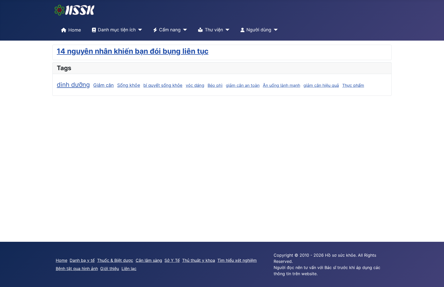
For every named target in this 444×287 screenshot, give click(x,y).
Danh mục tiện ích (117, 29)
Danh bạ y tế (82, 260)
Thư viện (214, 29)
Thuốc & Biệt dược (115, 260)
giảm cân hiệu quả (321, 85)
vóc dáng (195, 85)
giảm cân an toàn (243, 85)
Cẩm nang (170, 29)
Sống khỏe (128, 85)
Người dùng (258, 29)
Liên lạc (129, 268)
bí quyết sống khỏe (162, 85)
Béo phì (215, 85)
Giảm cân (103, 85)
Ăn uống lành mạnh (281, 85)
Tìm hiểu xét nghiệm (237, 260)
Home (74, 30)
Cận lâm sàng (149, 260)
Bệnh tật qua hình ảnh (77, 268)
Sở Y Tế (172, 260)
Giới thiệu (109, 268)
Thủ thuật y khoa (198, 260)
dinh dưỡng (73, 84)
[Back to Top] (435, 277)
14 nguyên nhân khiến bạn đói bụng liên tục (132, 51)
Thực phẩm (353, 85)
